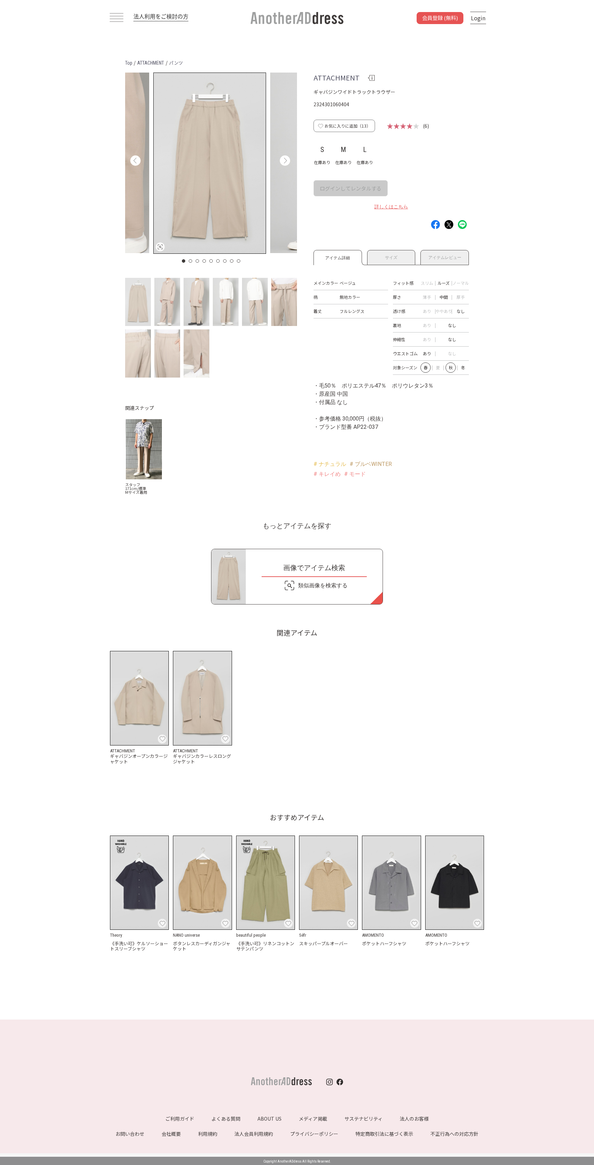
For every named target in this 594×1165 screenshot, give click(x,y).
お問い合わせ (130, 1133)
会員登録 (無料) (440, 17)
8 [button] (232, 261)
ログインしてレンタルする (351, 188)
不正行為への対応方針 (454, 1133)
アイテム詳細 (337, 256)
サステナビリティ (363, 1118)
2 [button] (191, 261)
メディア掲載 (313, 1118)
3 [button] (198, 261)
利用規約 (207, 1133)
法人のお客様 (414, 1118)
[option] (209, 163)
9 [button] (239, 261)
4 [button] (204, 261)
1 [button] (184, 261)
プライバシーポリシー (314, 1133)
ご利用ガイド (179, 1118)
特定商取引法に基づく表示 (384, 1133)
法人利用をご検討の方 (160, 16)
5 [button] (211, 261)
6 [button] (218, 261)
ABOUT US (269, 1118)
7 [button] (225, 261)
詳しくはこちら (391, 206)
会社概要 (171, 1133)
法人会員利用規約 (253, 1133)
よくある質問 (225, 1118)
